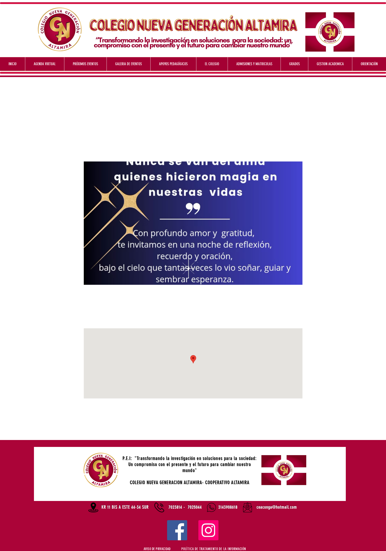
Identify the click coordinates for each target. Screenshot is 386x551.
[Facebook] (177, 530)
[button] (213, 549)
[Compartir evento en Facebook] (101, 428)
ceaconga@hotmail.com (276, 507)
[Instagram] (208, 530)
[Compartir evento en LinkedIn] (123, 428)
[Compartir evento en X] (112, 428)
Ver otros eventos (193, 140)
